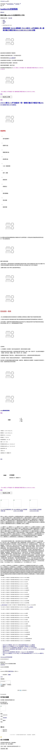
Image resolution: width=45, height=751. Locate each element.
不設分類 (10, 18)
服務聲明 (33, 734)
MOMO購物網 (12, 57)
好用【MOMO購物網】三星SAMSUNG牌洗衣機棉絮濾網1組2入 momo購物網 (19, 644)
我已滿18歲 (3, 748)
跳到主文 (2, 12)
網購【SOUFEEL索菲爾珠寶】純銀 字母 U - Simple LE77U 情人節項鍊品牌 (18, 651)
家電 (1, 459)
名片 (4, 23)
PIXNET (13, 734)
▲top (1, 676)
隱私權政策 (29, 734)
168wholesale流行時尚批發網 (6, 657)
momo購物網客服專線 (4, 410)
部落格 (4, 21)
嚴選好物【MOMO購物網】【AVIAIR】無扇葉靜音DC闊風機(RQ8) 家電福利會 (19, 646)
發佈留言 (2, 686)
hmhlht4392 (2, 664)
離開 (7, 748)
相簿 (4, 20)
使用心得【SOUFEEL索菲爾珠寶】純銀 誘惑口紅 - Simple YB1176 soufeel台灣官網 (20, 647)
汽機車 (9, 674)
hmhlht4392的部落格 (9, 9)
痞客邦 (9, 671)
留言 (12, 671)
